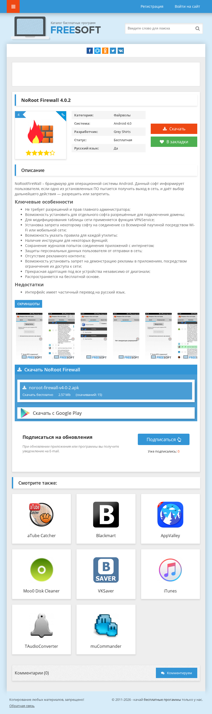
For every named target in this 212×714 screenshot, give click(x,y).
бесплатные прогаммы (162, 699)
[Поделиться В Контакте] (121, 51)
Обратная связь (22, 705)
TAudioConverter (41, 646)
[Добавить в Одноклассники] (105, 51)
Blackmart (106, 535)
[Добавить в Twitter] (113, 51)
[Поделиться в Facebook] (90, 51)
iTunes (170, 591)
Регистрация (152, 6)
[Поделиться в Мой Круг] (97, 51)
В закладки (177, 142)
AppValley (170, 535)
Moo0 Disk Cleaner (41, 591)
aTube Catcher (41, 535)
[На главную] (61, 28)
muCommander (106, 646)
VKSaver (106, 591)
